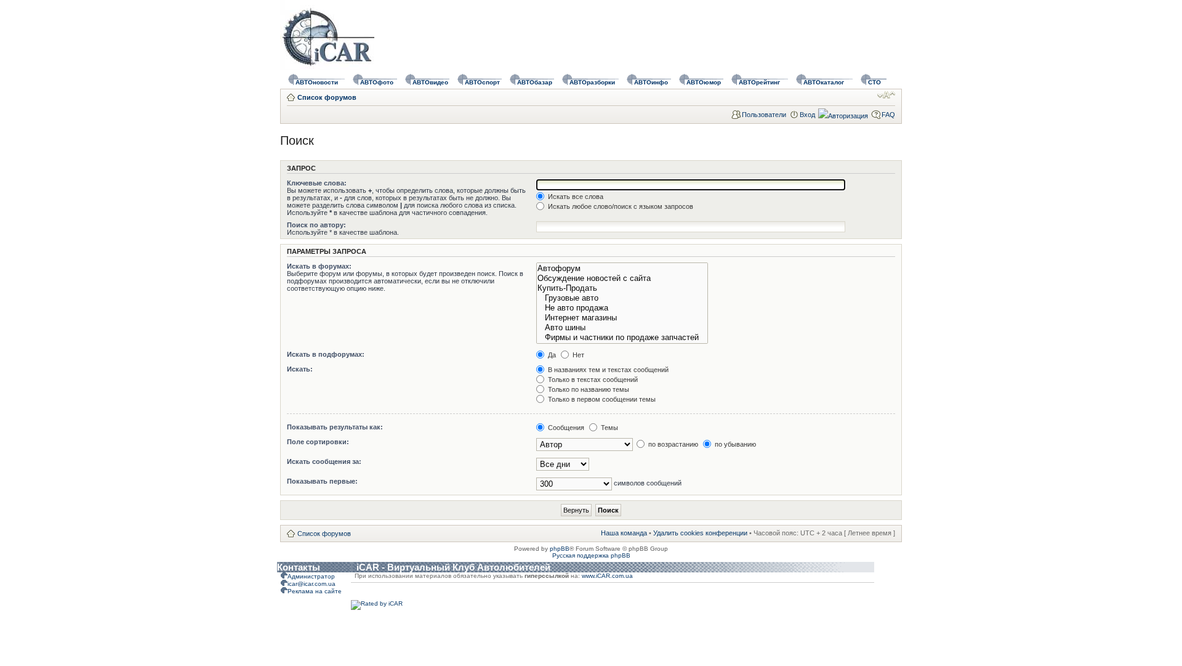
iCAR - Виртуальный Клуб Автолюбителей (453, 567)
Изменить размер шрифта (886, 94)
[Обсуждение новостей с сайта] (622, 278)
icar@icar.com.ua (311, 583)
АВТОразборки (592, 82)
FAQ (888, 114)
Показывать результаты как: (335, 427)
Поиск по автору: (316, 225)
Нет (577, 355)
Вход (807, 114)
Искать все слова (574, 196)
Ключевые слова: (317, 183)
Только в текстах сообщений (592, 379)
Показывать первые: (322, 481)
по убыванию (734, 444)
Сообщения (565, 427)
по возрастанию (672, 444)
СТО (874, 82)
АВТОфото (376, 82)
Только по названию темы (587, 389)
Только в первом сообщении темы (601, 399)
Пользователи (764, 114)
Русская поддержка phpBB (591, 555)
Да (551, 355)
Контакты (298, 567)
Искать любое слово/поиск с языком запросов (619, 206)
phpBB (559, 548)
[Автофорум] (622, 269)
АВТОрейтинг (759, 82)
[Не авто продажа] (622, 308)
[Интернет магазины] (622, 318)
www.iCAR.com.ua (607, 575)
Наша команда (624, 533)
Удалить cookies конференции (700, 533)
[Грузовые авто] (622, 298)
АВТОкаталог (823, 82)
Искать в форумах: (319, 266)
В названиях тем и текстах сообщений (607, 369)
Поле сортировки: (318, 441)
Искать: (300, 369)
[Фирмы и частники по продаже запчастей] (622, 338)
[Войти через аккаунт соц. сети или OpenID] (843, 114)
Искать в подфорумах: (325, 354)
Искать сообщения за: (324, 461)
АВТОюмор (703, 82)
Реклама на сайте (314, 591)
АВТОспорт (482, 82)
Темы (608, 427)
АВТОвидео (430, 82)
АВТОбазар (534, 82)
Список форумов (326, 97)
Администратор (311, 576)
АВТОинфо (651, 82)
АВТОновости (317, 82)
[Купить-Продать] (622, 288)
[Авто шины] (622, 328)
